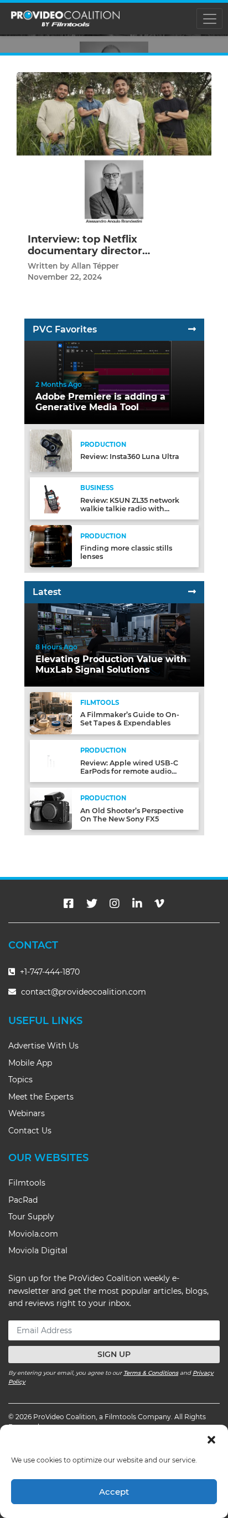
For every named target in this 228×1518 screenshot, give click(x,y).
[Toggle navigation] (209, 18)
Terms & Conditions (150, 1372)
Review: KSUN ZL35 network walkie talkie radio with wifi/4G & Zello (129, 508)
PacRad (23, 1200)
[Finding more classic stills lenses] (51, 545)
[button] (211, 1438)
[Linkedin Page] (137, 903)
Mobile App (30, 1063)
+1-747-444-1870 (49, 972)
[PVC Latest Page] (192, 592)
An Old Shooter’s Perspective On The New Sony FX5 (132, 814)
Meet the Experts (41, 1097)
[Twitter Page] (91, 903)
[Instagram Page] (115, 903)
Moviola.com (33, 1234)
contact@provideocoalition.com (83, 992)
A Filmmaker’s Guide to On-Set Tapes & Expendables (129, 718)
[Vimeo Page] (159, 903)
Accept (114, 1491)
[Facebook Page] (69, 903)
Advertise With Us (43, 1046)
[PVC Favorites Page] (192, 329)
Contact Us (29, 1131)
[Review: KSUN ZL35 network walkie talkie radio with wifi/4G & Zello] (51, 498)
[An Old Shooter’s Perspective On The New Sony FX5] (51, 808)
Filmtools (26, 1183)
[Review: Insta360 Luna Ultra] (51, 449)
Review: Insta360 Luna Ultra (129, 456)
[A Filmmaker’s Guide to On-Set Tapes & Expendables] (51, 712)
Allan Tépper (95, 265)
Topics (20, 1080)
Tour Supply (31, 1217)
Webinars (26, 1113)
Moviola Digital (38, 1250)
